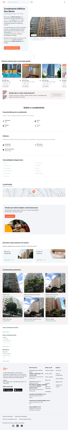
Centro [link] (4, 358)
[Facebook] (22, 426)
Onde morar (35, 38)
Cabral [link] (4, 356)
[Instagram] (13, 426)
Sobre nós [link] (47, 380)
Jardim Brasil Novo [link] (7, 355)
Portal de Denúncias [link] (8, 416)
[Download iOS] (18, 390)
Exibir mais (5, 332)
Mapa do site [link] (59, 381)
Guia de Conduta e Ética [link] (25, 419)
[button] (34, 192)
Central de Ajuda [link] (49, 370)
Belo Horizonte (7, 39)
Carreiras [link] (47, 383)
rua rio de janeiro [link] (6, 342)
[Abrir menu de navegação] (64, 2)
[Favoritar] (20, 81)
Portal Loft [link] (58, 370)
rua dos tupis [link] (5, 338)
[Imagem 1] (11, 76)
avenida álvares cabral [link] (7, 343)
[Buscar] (32, 2)
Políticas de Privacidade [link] (21, 416)
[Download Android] (8, 390)
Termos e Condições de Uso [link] (10, 419)
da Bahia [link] (4, 337)
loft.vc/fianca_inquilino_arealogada (38, 384)
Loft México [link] (48, 391)
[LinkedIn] (17, 426)
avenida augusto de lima (18, 32)
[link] (57, 94)
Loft (31, 38)
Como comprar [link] (49, 377)
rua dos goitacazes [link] (7, 340)
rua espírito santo (28, 296)
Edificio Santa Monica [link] (7, 329)
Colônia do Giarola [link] (6, 353)
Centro (19, 20)
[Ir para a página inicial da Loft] (4, 2)
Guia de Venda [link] (59, 378)
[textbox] (19, 2)
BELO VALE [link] (5, 351)
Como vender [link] (48, 373)
